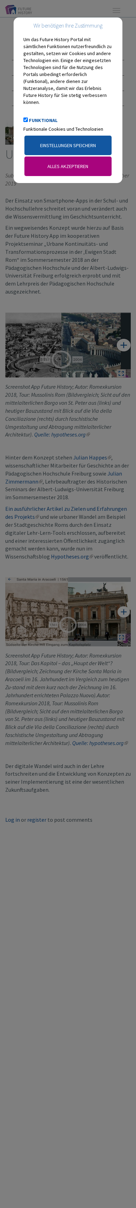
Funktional (43, 120)
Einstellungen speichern (68, 145)
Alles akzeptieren (67, 166)
